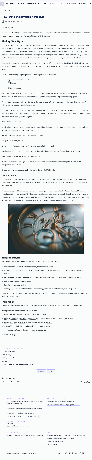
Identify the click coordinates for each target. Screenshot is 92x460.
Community (71, 3)
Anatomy (59, 438)
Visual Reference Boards (66, 402)
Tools (83, 3)
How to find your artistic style (15, 322)
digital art (20, 326)
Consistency (6, 354)
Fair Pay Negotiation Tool (71, 405)
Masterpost (56, 435)
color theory (23, 330)
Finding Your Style (8, 351)
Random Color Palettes (55, 405)
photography (45, 326)
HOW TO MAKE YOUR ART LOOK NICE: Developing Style (25, 315)
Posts (62, 3)
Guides (49, 435)
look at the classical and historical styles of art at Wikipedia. (32, 170)
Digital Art (71, 435)
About (44, 3)
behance (43, 102)
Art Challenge (38, 435)
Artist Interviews (68, 438)
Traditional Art (80, 435)
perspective (41, 330)
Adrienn (49, 322)
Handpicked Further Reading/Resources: (19, 364)
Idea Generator (52, 402)
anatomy (32, 330)
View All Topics (52, 445)
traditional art (29, 326)
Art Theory (64, 435)
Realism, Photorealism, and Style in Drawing (21, 318)
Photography (51, 438)
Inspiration (6, 361)
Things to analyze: (10, 358)
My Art (52, 3)
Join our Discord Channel (25, 435)
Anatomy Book (12, 435)
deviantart (35, 102)
